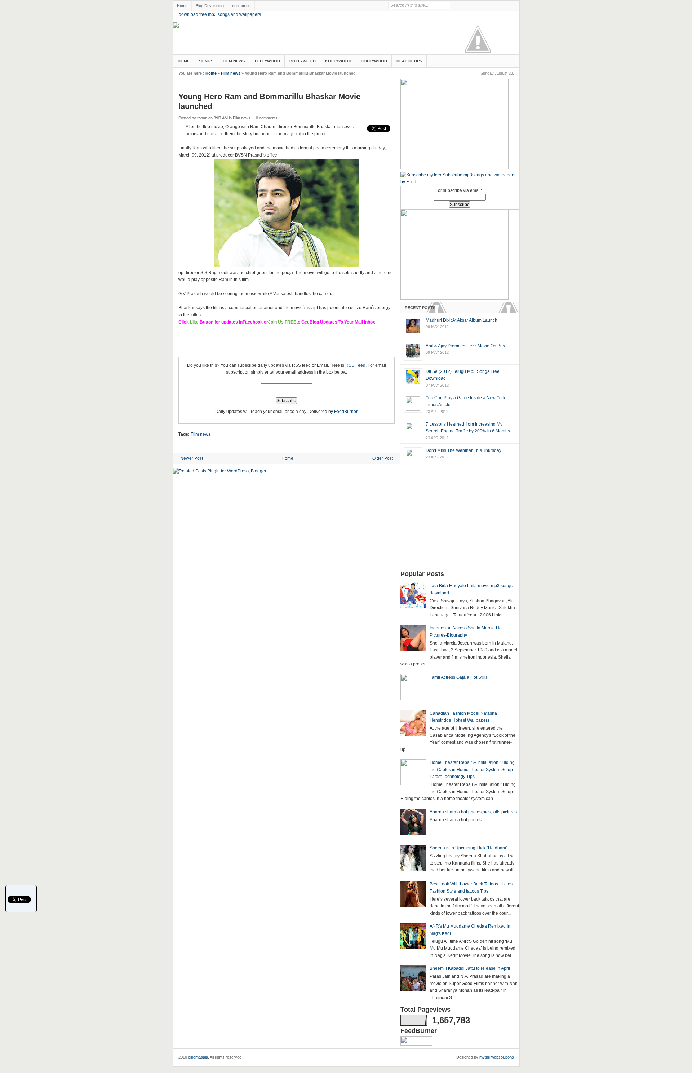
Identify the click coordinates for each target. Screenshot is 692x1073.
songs (206, 61)
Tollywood (267, 61)
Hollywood (374, 61)
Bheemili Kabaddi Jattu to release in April (470, 968)
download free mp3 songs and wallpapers (220, 14)
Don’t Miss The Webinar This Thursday (463, 450)
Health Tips (409, 61)
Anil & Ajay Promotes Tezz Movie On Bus (465, 345)
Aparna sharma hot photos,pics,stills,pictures (473, 811)
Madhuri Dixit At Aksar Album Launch (461, 320)
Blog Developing (210, 6)
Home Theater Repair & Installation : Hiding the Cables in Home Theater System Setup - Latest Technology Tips (472, 769)
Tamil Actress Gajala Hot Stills (459, 677)
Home (182, 6)
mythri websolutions (496, 1057)
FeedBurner (346, 411)
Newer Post (191, 458)
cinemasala (198, 1057)
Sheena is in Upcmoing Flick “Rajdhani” (468, 847)
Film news (230, 73)
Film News (234, 61)
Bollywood (302, 61)
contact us (241, 6)
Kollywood (338, 61)
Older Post (382, 458)
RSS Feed (355, 365)
